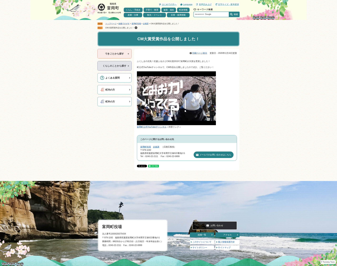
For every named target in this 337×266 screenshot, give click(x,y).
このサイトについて (201, 242)
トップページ (110, 24)
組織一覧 (202, 235)
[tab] (115, 53)
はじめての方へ (169, 4)
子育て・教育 (152, 10)
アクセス (227, 235)
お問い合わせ (216, 225)
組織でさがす (124, 24)
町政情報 (183, 10)
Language (187, 4)
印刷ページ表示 (199, 53)
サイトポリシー (199, 247)
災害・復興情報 (178, 15)
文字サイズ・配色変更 (228, 4)
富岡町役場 (136, 24)
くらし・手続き (133, 10)
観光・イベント (154, 15)
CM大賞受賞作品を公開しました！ (119, 28)
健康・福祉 (168, 10)
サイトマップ (224, 247)
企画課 (145, 24)
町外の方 (110, 101)
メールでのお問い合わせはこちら (215, 155)
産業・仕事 (133, 15)
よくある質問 (112, 77)
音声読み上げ (205, 4)
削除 (136, 27)
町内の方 (110, 89)
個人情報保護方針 (226, 242)
